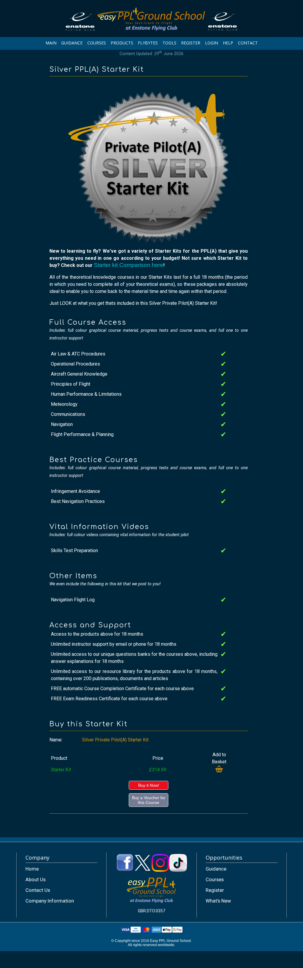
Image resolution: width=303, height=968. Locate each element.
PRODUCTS (122, 43)
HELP (228, 43)
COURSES (96, 43)
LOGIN (211, 43)
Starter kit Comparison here (128, 265)
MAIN (51, 43)
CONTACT (248, 43)
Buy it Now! (148, 785)
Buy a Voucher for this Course (148, 800)
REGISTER (190, 43)
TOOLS (169, 43)
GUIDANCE (72, 43)
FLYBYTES (148, 43)
